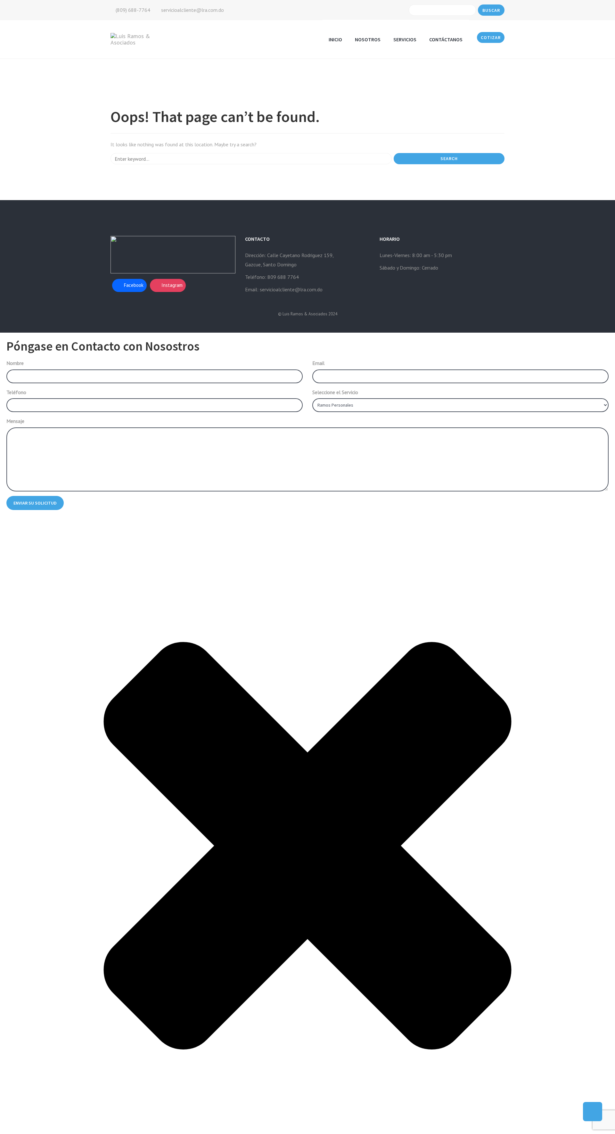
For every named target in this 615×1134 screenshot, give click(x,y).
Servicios (404, 39)
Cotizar (491, 37)
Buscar (491, 10)
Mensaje (15, 421)
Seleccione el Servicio (335, 392)
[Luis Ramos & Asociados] (139, 39)
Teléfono (16, 392)
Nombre (15, 363)
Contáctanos (446, 39)
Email (318, 363)
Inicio (335, 39)
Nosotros (368, 39)
